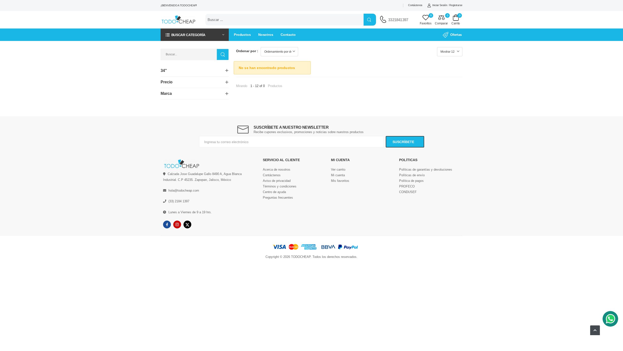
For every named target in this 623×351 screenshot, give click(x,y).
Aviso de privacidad (277, 181)
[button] (195, 35)
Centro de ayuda (274, 192)
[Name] (370, 20)
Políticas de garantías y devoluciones (425, 169)
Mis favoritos (340, 181)
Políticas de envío (412, 175)
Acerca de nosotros (276, 169)
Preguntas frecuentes (278, 197)
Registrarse (455, 5)
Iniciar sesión (439, 5)
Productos (242, 35)
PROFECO (407, 186)
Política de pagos (411, 181)
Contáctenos (415, 5)
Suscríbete (404, 142)
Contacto (288, 35)
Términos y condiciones (279, 186)
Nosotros (265, 35)
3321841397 (398, 20)
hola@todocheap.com (183, 190)
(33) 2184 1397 (178, 201)
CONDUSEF (408, 192)
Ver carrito (338, 169)
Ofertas (456, 35)
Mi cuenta (338, 175)
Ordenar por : (247, 51)
